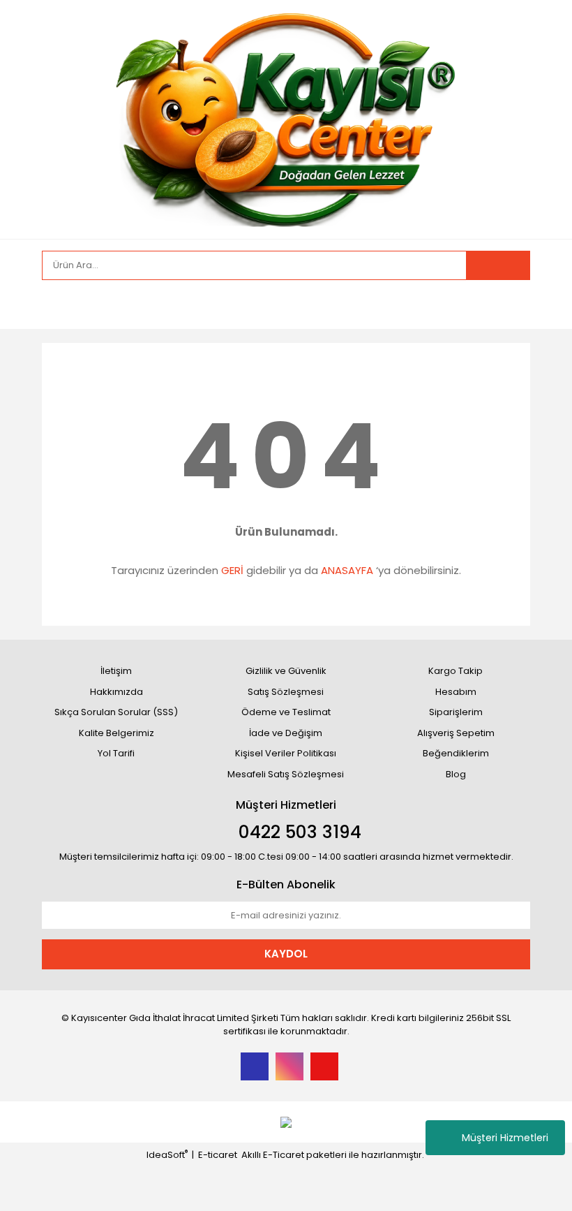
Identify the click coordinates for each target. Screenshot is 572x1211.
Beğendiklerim (456, 753)
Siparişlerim (456, 712)
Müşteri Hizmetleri (505, 1138)
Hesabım (455, 691)
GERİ (232, 570)
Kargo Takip (455, 670)
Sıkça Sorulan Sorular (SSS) (116, 712)
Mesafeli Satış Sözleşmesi (285, 774)
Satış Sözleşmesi (286, 691)
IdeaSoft (167, 1154)
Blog (456, 774)
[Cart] (509, 304)
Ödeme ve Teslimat (286, 712)
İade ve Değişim (285, 733)
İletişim (116, 670)
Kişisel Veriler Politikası (285, 753)
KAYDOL (286, 953)
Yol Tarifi (116, 753)
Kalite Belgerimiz (116, 733)
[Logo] (286, 118)
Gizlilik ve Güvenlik (286, 670)
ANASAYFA (347, 570)
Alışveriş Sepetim (456, 733)
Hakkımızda (116, 691)
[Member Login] (56, 304)
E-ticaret (217, 1154)
